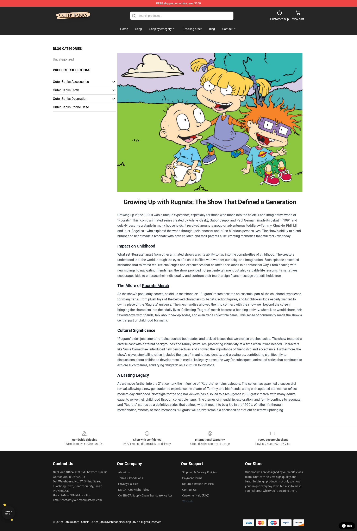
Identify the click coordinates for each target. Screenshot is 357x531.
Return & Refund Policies (198, 484)
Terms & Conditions (130, 478)
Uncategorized (63, 59)
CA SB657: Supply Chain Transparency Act (145, 495)
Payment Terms (192, 478)
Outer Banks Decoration (70, 99)
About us (124, 472)
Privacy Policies (128, 484)
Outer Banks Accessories (71, 82)
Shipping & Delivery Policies (199, 472)
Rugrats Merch (155, 285)
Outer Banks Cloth (66, 90)
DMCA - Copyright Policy (133, 489)
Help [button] (349, 525)
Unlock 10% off (8, 513)
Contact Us (189, 489)
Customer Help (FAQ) (195, 495)
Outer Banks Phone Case (71, 107)
